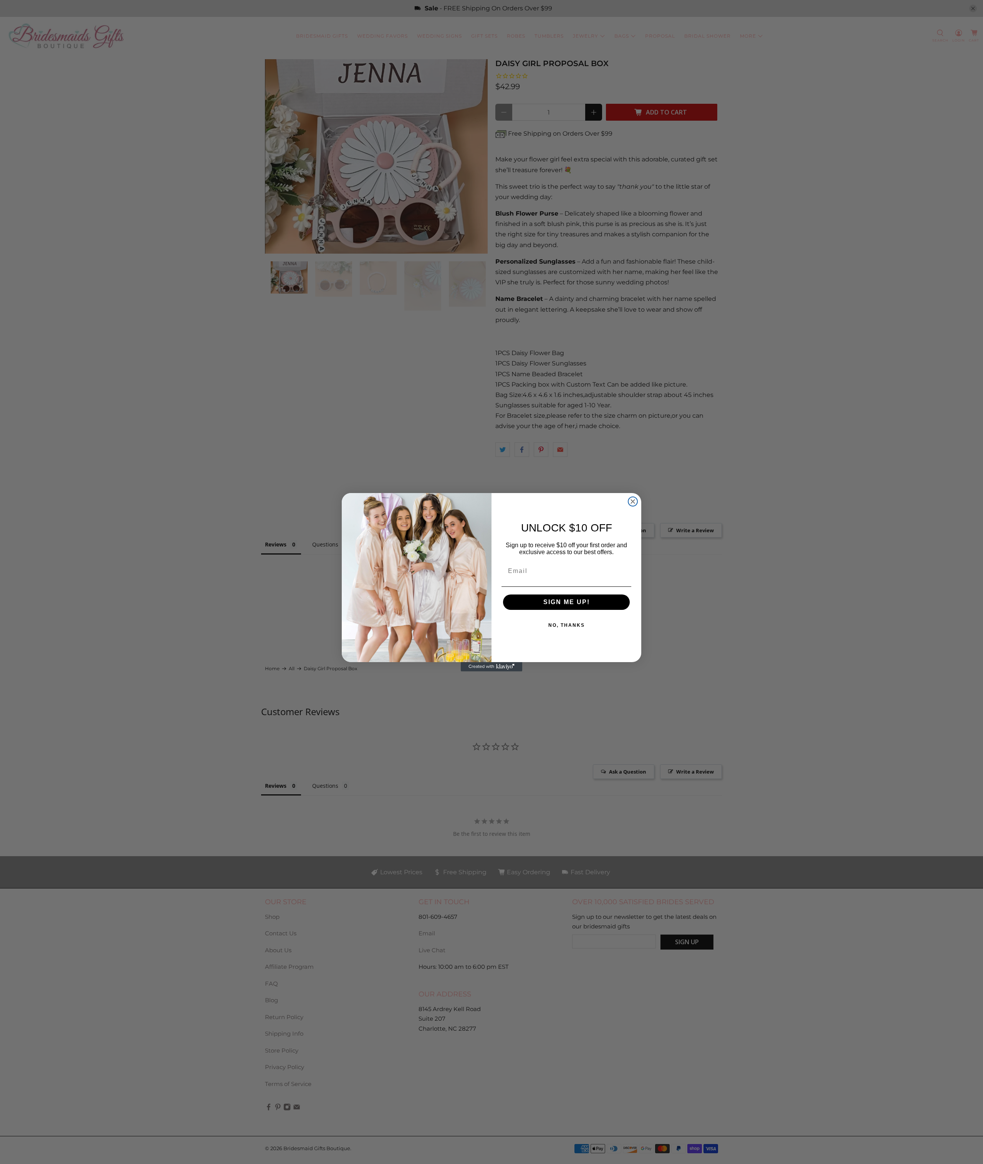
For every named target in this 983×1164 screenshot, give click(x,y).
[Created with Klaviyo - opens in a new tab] (491, 666)
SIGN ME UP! (566, 602)
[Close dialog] (632, 501)
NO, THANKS (566, 625)
